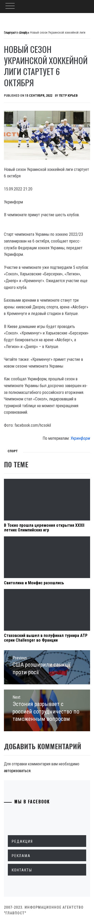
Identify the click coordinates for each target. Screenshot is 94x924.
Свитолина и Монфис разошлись (34, 582)
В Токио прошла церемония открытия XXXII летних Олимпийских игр (44, 527)
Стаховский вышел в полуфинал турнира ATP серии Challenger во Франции (45, 638)
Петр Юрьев (68, 95)
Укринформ (80, 438)
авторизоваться (17, 770)
